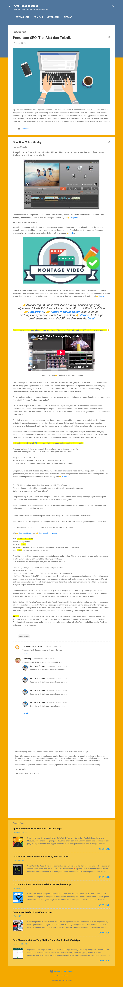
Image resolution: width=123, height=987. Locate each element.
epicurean (66, 976)
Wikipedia (74, 218)
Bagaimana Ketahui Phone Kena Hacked (32, 912)
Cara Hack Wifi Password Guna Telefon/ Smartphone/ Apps (42, 884)
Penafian (38, 17)
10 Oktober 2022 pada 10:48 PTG (43, 659)
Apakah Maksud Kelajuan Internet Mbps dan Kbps (37, 828)
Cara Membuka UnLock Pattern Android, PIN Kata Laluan (41, 856)
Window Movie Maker (65, 311)
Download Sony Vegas (48, 533)
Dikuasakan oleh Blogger (63, 971)
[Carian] (113, 6)
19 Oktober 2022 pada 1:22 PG (56, 678)
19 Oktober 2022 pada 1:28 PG (56, 702)
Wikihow (38, 443)
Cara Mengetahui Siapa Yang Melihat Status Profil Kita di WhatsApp (46, 940)
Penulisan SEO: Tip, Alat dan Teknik (42, 38)
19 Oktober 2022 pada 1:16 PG (56, 666)
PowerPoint (36, 311)
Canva (101, 296)
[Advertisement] (61, 795)
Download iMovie (25, 533)
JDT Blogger (53, 17)
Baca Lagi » (104, 849)
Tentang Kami (22, 17)
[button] (108, 37)
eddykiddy (26, 659)
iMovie (84, 315)
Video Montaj (24, 636)
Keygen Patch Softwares (32, 646)
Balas (25, 654)
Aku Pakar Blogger (26, 5)
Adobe (71, 233)
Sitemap (68, 17)
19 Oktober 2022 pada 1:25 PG (56, 690)
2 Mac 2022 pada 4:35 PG (53, 646)
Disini (91, 318)
